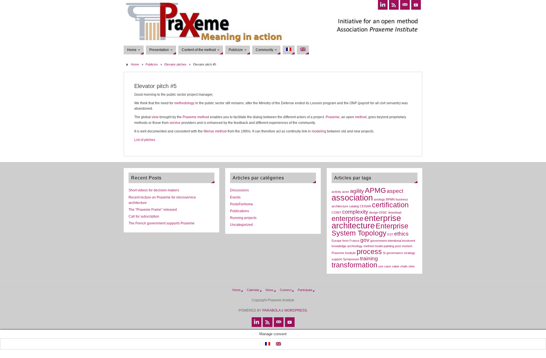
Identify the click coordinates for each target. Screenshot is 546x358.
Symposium (351, 259)
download (394, 212)
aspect (395, 191)
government (378, 240)
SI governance (393, 253)
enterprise (347, 218)
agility (357, 191)
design (373, 212)
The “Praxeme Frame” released (153, 210)
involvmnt (408, 240)
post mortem (403, 246)
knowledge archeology (347, 246)
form (345, 240)
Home (135, 64)
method (203, 117)
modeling (319, 131)
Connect (285, 290)
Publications (239, 211)
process (369, 251)
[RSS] (394, 5)
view (155, 117)
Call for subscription (144, 216)
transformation (354, 265)
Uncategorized (241, 225)
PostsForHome (241, 204)
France (354, 240)
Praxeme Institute (344, 253)
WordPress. (296, 310)
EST (390, 234)
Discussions (239, 190)
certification (390, 205)
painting (389, 246)
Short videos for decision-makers (154, 190)
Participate (305, 290)
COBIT (336, 212)
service (175, 123)
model (379, 246)
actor (345, 191)
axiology (379, 199)
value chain (400, 266)
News (270, 290)
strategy (409, 253)
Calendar (253, 290)
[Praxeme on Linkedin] (383, 5)
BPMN (390, 199)
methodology (184, 103)
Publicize (152, 64)
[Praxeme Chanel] (416, 5)
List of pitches (144, 140)
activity (336, 191)
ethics (401, 234)
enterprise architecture (366, 221)
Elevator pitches (175, 64)
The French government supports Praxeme (162, 223)
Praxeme (190, 117)
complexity (355, 212)
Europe (337, 240)
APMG (375, 190)
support (337, 259)
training (369, 258)
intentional (394, 240)
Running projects (243, 218)
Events (235, 197)
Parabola (271, 310)
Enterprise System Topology (370, 229)
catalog (354, 206)
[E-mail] (405, 5)
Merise (209, 131)
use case (384, 266)
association (352, 197)
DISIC (383, 212)
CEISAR (365, 206)
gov (364, 240)
